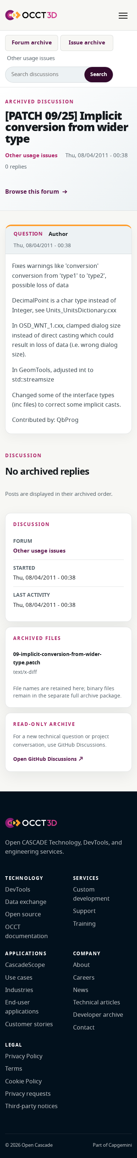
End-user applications (22, 1007)
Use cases (19, 977)
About (81, 965)
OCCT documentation (26, 932)
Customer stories (29, 1024)
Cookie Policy (23, 1081)
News (80, 990)
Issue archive (87, 43)
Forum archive (32, 43)
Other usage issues (31, 155)
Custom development (91, 894)
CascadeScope (25, 965)
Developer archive (98, 1015)
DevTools (17, 889)
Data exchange (25, 902)
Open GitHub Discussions (45, 759)
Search (98, 74)
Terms (13, 1068)
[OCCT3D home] (31, 15)
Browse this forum (32, 191)
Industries (19, 990)
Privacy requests (28, 1094)
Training (84, 924)
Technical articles (96, 1002)
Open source (23, 914)
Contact (84, 1027)
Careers (84, 977)
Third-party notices (31, 1106)
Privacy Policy (23, 1056)
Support (84, 911)
